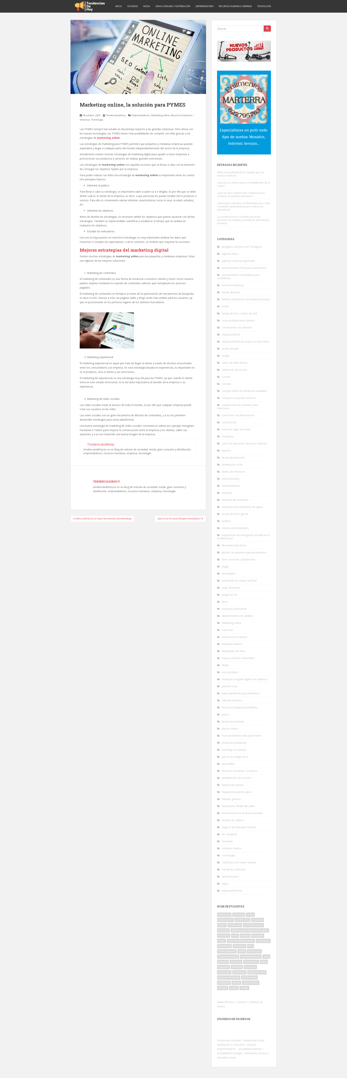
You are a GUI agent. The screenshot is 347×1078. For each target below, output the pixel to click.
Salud (264, 961)
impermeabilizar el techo (241, 940)
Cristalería (257, 919)
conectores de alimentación (238, 415)
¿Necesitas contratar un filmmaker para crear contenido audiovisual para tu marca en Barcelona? (243, 206)
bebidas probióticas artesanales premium (246, 299)
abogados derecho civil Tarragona (242, 246)
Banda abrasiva (231, 292)
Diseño (222, 925)
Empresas (223, 930)
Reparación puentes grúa (236, 792)
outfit (266, 956)
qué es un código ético (235, 756)
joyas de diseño (231, 587)
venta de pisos (230, 876)
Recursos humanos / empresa (235, 6)
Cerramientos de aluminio (237, 327)
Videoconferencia (232, 890)
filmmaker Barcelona (234, 545)
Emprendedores (204, 6)
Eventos (245, 935)
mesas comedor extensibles (238, 658)
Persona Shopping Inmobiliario (240, 707)
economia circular (253, 925)
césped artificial (231, 334)
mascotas (227, 630)
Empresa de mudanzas (235, 500)
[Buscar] (267, 28)
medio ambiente (226, 951)
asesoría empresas (233, 285)
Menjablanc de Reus (233, 651)
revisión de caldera (233, 820)
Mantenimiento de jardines (237, 615)
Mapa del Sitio (225, 1002)
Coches (226, 376)
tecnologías (224, 972)
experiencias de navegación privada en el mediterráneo (243, 536)
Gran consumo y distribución (172, 6)
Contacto (242, 1002)
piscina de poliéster (233, 721)
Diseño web (235, 925)
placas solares (230, 728)
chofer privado (230, 348)
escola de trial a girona (235, 514)
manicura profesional (234, 608)
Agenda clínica (230, 253)
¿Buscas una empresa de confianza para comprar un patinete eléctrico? (241, 194)
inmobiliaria (228, 573)
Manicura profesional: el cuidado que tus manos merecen (240, 174)
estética (226, 521)
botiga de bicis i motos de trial (239, 313)
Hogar (221, 940)
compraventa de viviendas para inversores (237, 406)
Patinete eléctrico (232, 700)
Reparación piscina (233, 785)
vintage (244, 987)
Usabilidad (224, 982)
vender (236, 982)
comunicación (225, 919)
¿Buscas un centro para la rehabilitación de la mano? (243, 184)
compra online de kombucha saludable (244, 391)
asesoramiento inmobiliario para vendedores (238, 276)
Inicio (118, 6)
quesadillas (228, 763)
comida (226, 384)
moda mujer (254, 951)
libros (225, 601)
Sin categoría (229, 834)
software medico (232, 848)
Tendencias (239, 972)
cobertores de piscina (234, 369)
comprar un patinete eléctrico (239, 398)
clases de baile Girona (234, 362)
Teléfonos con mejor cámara (239, 862)
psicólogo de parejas (234, 749)
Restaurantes (251, 961)
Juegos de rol (229, 594)
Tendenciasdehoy (116, 115)
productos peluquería (234, 742)
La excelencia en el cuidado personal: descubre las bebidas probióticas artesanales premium (243, 220)
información (263, 940)
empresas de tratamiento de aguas (242, 507)
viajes (225, 883)
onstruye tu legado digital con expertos (244, 679)
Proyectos (236, 961)
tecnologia (250, 967)
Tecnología (264, 6)
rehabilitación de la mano (236, 778)
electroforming (230, 478)
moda (242, 951)
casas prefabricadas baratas (238, 320)
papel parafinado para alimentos (241, 693)
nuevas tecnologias (228, 956)
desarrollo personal (233, 457)
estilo (235, 935)
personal (223, 961)
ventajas (222, 987)
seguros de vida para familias (239, 827)
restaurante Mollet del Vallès (238, 806)
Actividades (224, 914)
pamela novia (229, 686)
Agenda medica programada (238, 260)
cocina (250, 914)
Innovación (239, 946)
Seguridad (223, 967)
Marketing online (160, 115)
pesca (225, 714)
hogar (225, 566)
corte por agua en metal (236, 429)
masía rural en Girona (234, 637)
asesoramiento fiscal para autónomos (244, 268)
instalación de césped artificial (239, 580)
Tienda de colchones (234, 869)
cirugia (225, 355)
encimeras (223, 935)
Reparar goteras (231, 799)
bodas (225, 306)
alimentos (239, 914)
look (250, 946)
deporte (226, 450)
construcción (229, 422)
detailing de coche (232, 464)
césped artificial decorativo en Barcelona (245, 341)
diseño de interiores (233, 471)
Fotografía (257, 935)
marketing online (108, 137)
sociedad (237, 967)
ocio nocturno (230, 672)
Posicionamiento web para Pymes (242, 735)
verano (233, 987)
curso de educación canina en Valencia (244, 443)
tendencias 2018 (257, 972)
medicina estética (232, 644)
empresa (227, 492)
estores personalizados (235, 528)
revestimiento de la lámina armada (242, 813)
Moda (146, 6)
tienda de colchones (228, 977)
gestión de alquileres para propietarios (244, 552)
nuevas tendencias (250, 956)
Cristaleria (227, 436)
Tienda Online (249, 977)
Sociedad (132, 6)
